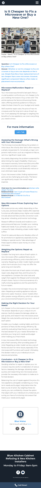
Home (3, 54)
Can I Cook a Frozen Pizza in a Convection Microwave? (19, 193)
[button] (37, 2)
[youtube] (23, 429)
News (10, 54)
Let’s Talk (20, 132)
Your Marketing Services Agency (20, 477)
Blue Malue (20, 421)
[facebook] (17, 429)
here (29, 424)
